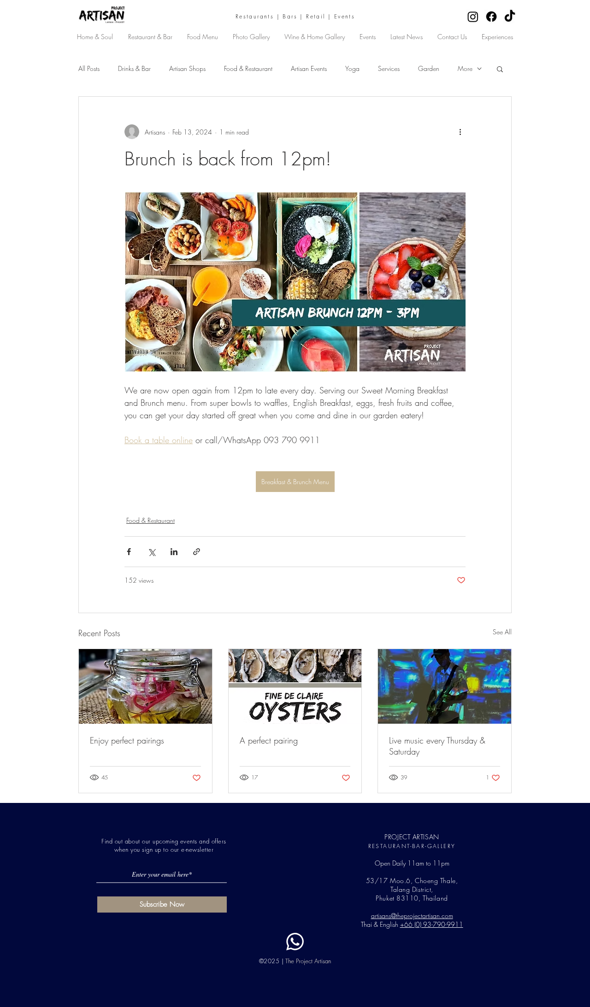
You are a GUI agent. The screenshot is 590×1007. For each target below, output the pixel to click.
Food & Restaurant (248, 68)
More (465, 68)
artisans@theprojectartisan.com (412, 915)
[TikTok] (510, 16)
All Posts (89, 68)
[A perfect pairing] (295, 686)
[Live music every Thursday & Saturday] (444, 686)
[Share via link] (196, 551)
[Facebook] (491, 16)
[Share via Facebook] (128, 551)
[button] (500, 68)
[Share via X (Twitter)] (151, 551)
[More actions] (460, 131)
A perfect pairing (269, 740)
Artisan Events (309, 68)
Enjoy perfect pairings (127, 740)
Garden (428, 68)
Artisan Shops (187, 68)
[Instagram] (473, 16)
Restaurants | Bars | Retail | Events (295, 16)
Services (389, 68)
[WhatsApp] (294, 941)
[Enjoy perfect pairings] (145, 686)
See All (502, 631)
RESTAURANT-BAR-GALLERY (412, 846)
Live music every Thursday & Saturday (437, 746)
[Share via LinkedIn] (174, 551)
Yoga (352, 68)
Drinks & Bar (134, 68)
